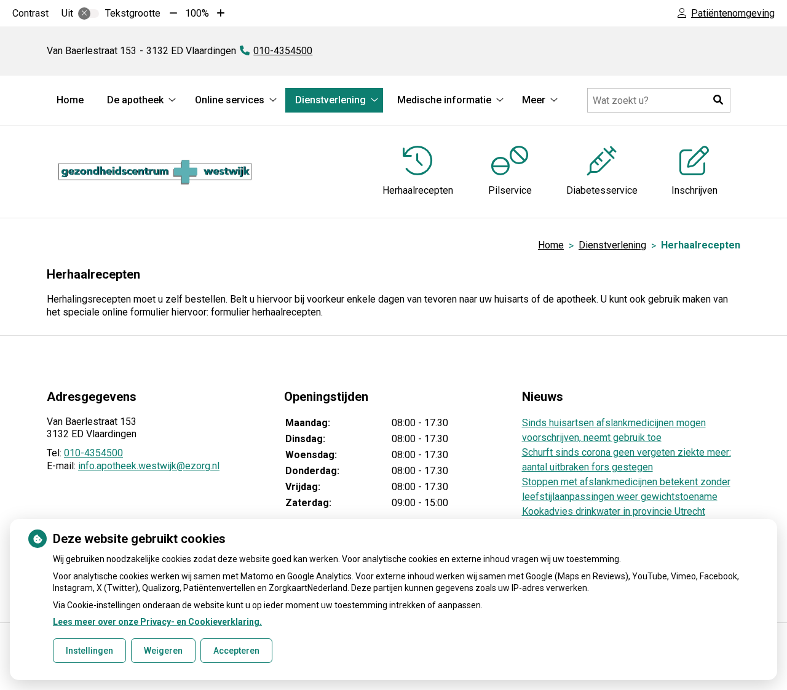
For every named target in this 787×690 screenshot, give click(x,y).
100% (197, 13)
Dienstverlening (330, 100)
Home (70, 100)
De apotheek (135, 100)
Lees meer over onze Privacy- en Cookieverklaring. (157, 622)
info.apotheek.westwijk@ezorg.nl (148, 466)
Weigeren (163, 651)
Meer (533, 100)
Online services (229, 100)
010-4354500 (93, 453)
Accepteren (236, 651)
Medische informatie (444, 100)
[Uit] (88, 13)
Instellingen (89, 651)
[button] (718, 100)
